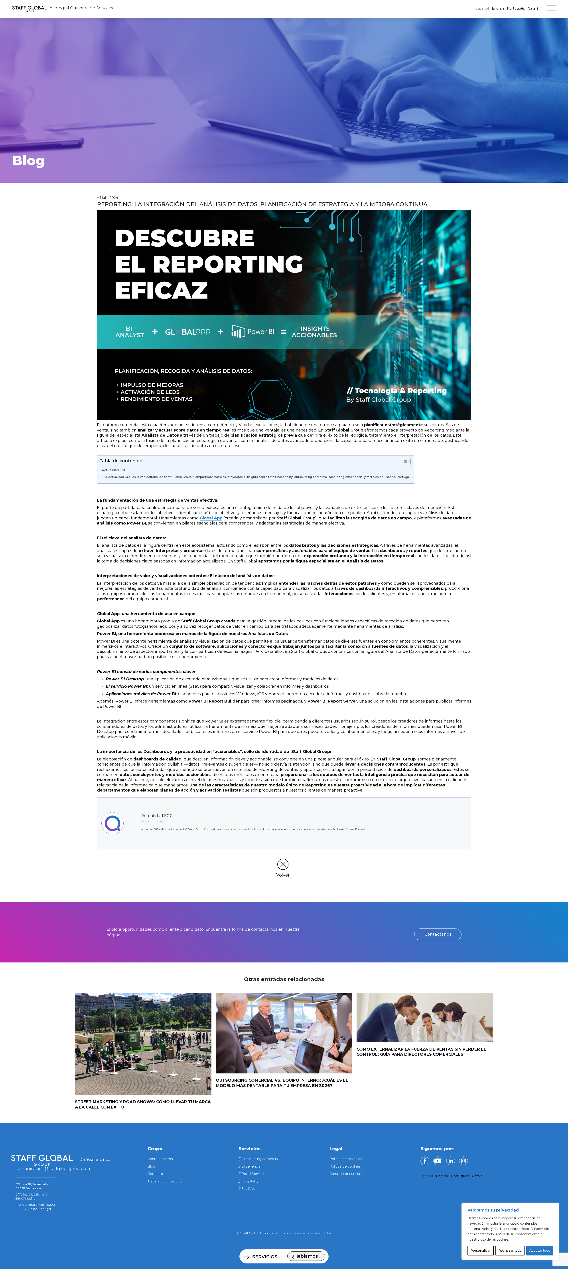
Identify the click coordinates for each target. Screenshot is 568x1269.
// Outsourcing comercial (258, 1159)
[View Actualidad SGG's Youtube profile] (132, 808)
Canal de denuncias (345, 1174)
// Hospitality (248, 1181)
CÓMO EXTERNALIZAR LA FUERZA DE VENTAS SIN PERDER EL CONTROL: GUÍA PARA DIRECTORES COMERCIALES (421, 1052)
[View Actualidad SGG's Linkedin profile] (132, 836)
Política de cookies (345, 1166)
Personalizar (480, 1251)
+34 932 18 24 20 (94, 1159)
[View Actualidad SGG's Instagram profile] (132, 822)
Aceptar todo (539, 1251)
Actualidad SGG (114, 470)
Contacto (155, 1174)
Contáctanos (437, 934)
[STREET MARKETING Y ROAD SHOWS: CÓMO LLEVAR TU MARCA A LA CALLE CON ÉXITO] (143, 1044)
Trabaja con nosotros (165, 1181)
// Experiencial (250, 1166)
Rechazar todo (510, 1251)
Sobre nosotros (160, 1159)
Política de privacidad (347, 1159)
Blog (151, 1166)
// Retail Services (252, 1174)
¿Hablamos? (306, 1256)
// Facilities (247, 1188)
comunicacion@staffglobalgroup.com (54, 1168)
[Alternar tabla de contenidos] (405, 461)
